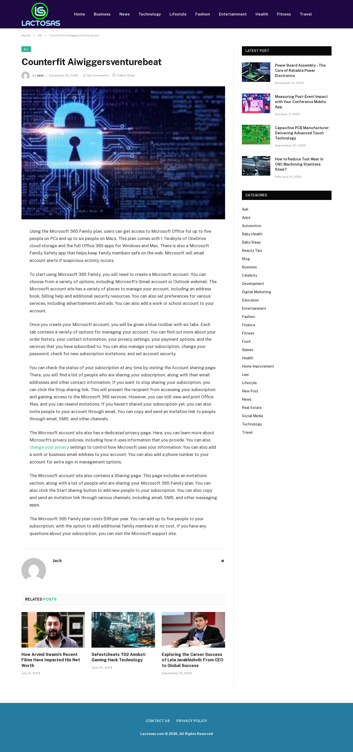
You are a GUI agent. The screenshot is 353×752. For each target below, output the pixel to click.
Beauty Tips (252, 251)
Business (102, 14)
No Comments (98, 75)
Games (247, 350)
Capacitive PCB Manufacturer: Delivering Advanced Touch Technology (302, 133)
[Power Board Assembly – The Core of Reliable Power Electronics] (256, 72)
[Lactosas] (40, 14)
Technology (150, 14)
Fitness (284, 14)
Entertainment (233, 14)
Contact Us (158, 721)
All (26, 49)
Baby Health (252, 234)
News (124, 14)
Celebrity (249, 275)
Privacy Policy (192, 721)
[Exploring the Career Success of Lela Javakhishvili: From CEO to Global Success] (193, 630)
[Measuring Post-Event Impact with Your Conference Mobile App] (256, 103)
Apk (245, 209)
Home (79, 14)
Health (262, 14)
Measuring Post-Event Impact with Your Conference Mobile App (301, 102)
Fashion (202, 14)
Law (245, 375)
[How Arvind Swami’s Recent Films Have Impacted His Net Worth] (53, 630)
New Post (250, 391)
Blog (246, 259)
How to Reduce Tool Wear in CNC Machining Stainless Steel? (299, 164)
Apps (246, 217)
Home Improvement (258, 366)
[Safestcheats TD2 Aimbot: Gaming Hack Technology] (123, 630)
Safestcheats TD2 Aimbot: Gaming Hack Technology (118, 657)
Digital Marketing (256, 292)
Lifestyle (178, 14)
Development (253, 284)
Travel (306, 14)
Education (250, 300)
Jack (40, 75)
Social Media (252, 416)
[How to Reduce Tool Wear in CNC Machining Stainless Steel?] (256, 166)
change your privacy (49, 447)
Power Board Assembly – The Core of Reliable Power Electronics (300, 70)
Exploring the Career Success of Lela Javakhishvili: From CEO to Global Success (192, 660)
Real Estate (252, 408)
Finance (248, 325)
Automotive (251, 226)
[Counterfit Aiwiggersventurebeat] (123, 152)
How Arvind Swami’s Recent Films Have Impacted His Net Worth (50, 660)
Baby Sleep (251, 242)
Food (246, 341)
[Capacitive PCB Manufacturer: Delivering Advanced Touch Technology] (256, 134)
